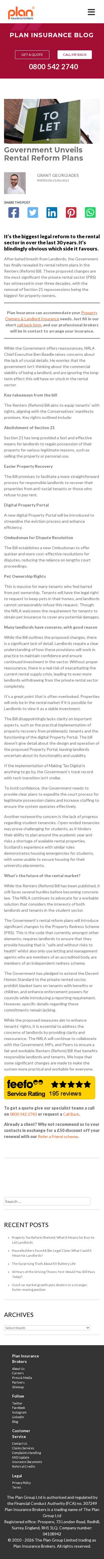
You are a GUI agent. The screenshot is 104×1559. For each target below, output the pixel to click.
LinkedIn (18, 1417)
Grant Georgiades (58, 175)
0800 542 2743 (23, 1114)
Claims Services (23, 1448)
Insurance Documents (27, 1462)
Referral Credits (23, 1466)
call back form (29, 324)
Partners (18, 1382)
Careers (18, 1373)
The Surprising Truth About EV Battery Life (44, 1263)
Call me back (75, 54)
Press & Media (22, 1378)
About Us (18, 1368)
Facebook (18, 1407)
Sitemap (18, 1387)
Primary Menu (92, 10)
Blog (15, 1421)
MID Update (20, 1457)
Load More (52, 1175)
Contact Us (19, 1443)
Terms (16, 1487)
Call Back (71, 1114)
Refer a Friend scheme (58, 1136)
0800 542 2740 (53, 66)
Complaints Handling (26, 1453)
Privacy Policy (21, 1483)
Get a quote (32, 54)
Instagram (19, 1412)
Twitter (17, 1403)
